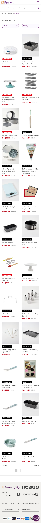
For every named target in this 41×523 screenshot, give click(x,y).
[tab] (10, 503)
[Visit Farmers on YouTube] (26, 487)
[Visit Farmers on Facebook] (23, 487)
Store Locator (6, 494)
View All (4, 466)
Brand (10, 13)
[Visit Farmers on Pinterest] (33, 487)
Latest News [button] (8, 510)
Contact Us (28, 494)
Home (4, 13)
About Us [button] (26, 510)
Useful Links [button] (8, 503)
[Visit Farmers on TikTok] (37, 487)
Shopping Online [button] (30, 503)
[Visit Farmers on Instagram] (30, 487)
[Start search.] (38, 8)
